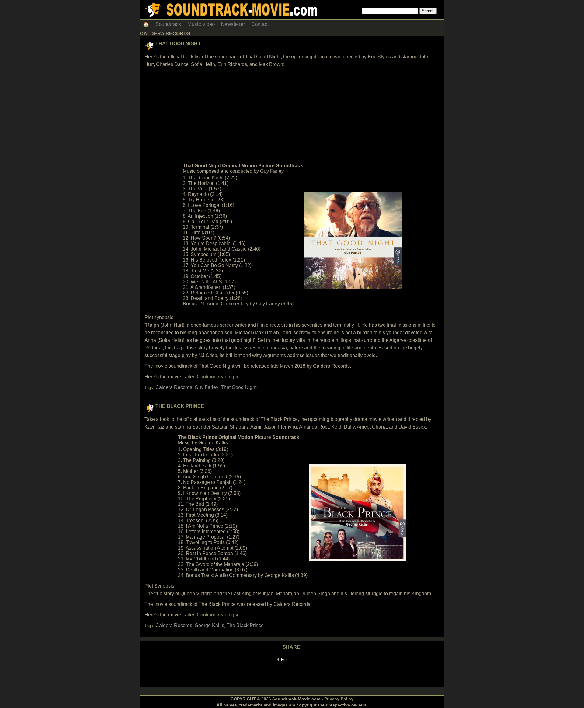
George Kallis (209, 625)
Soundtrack (168, 24)
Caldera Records (173, 387)
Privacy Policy (338, 698)
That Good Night (178, 43)
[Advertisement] (292, 115)
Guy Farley (206, 387)
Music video (201, 24)
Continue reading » (217, 376)
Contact (260, 24)
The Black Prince (179, 406)
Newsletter (233, 24)
